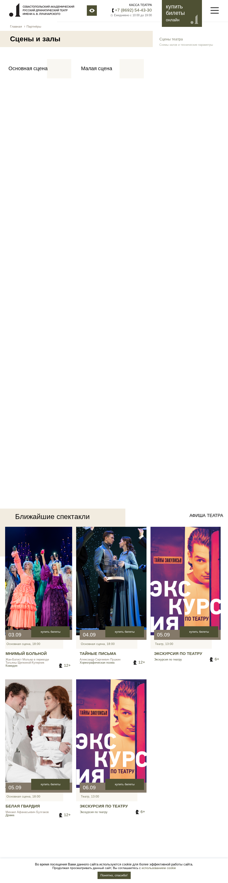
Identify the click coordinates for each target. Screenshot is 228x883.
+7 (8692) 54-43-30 (133, 10)
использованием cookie (159, 868)
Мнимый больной (26, 653)
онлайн (172, 20)
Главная (16, 26)
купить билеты (50, 631)
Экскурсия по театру (178, 653)
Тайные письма (98, 653)
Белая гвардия (23, 806)
